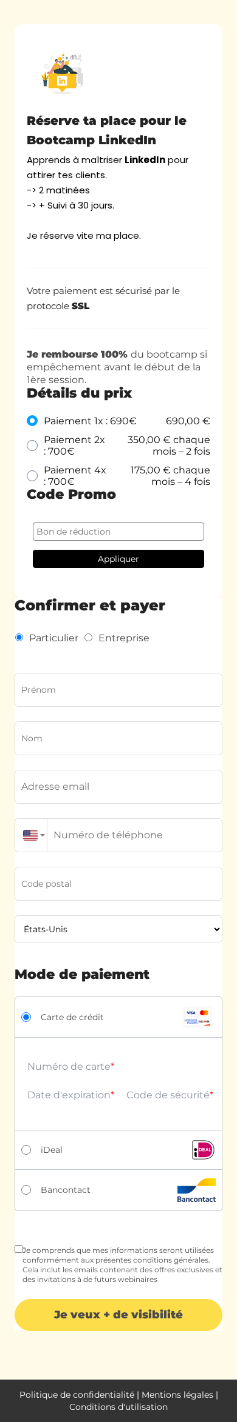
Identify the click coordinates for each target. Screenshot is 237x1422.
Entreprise (123, 638)
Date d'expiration (69, 1095)
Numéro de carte (69, 1066)
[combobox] (31, 835)
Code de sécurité (168, 1095)
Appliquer (118, 558)
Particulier (53, 638)
